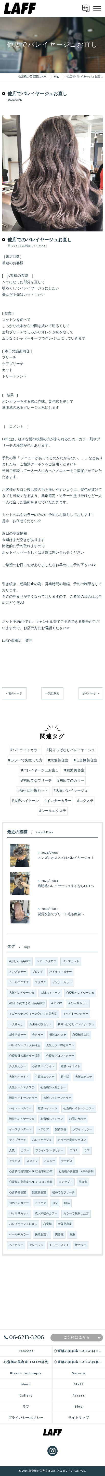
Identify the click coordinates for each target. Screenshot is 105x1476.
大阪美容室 (65, 1224)
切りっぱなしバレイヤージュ (76, 1024)
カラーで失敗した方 (76, 1213)
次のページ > (91, 693)
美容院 (59, 1234)
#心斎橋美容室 (85, 760)
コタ (55, 1203)
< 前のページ (14, 693)
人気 (12, 1150)
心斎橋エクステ (45, 1077)
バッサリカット (19, 1213)
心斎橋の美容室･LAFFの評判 (76, 1171)
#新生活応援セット (32, 790)
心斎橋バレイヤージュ (80, 993)
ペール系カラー (19, 1234)
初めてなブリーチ (63, 1192)
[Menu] (97, 8)
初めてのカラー (19, 1203)
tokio (67, 1203)
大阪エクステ (83, 1077)
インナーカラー (62, 982)
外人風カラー (17, 1066)
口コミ (74, 1150)
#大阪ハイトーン (25, 801)
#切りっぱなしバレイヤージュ (70, 750)
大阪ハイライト (19, 1077)
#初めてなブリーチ (36, 780)
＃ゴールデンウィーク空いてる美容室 (33, 1014)
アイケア (40, 1203)
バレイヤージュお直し (23, 1224)
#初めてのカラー (70, 780)
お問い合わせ (77, 1119)
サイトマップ (78, 1417)
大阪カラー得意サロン (60, 1045)
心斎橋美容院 (80, 1035)
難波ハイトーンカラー (23, 1098)
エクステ (40, 982)
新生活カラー (17, 1035)
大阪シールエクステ (21, 1087)
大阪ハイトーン (50, 993)
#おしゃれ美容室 (20, 961)
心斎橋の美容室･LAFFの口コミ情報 (30, 1182)
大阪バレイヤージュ (21, 993)
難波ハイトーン (47, 1108)
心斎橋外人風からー (53, 1087)
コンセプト (66, 1182)
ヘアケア (43, 1129)
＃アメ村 (56, 1003)
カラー (25, 1150)
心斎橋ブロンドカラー (60, 1056)
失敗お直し (42, 1234)
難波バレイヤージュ (21, 1119)
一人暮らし (16, 1024)
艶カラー (80, 1245)
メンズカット (70, 961)
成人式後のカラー (46, 1213)
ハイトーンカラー (20, 1108)
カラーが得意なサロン (72, 1140)
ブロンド (37, 972)
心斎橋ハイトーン (52, 1119)
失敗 (72, 1234)
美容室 (83, 1182)
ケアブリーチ (17, 1140)
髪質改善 (60, 1129)
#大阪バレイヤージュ (71, 790)
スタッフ (32, 1161)
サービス (66, 1161)
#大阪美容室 (58, 760)
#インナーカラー (58, 801)
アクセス (14, 1161)
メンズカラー (17, 972)
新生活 (65, 1077)
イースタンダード (20, 1129)
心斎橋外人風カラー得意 (24, 1056)
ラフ (87, 1150)
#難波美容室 (74, 770)
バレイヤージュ (42, 1140)
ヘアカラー (16, 1245)
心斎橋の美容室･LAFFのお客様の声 (30, 1171)
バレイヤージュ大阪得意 (24, 1045)
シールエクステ (19, 982)
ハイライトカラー (60, 972)
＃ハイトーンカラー (75, 1014)
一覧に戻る (52, 693)
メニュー (49, 1161)
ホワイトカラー (82, 1129)
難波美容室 (39, 1192)
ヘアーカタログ (46, 961)
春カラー (37, 1035)
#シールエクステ (52, 811)
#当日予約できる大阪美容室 (27, 1003)
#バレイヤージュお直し (40, 770)
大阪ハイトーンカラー (57, 1098)
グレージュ (36, 1245)
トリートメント (59, 1245)
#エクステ (85, 801)
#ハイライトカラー (25, 750)
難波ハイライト (70, 1066)
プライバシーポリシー (49, 1150)
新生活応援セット (40, 1024)
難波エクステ (57, 1035)
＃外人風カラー (78, 1003)
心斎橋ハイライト (43, 1066)
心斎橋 (47, 1224)
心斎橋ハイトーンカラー (78, 1108)
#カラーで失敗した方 (25, 760)
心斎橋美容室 (17, 1192)
